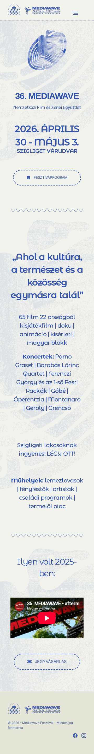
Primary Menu (76, 13)
